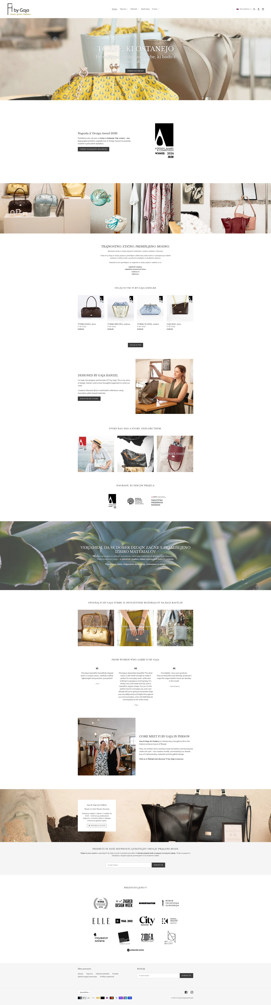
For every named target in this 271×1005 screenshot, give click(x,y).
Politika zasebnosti (107, 977)
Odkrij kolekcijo (135, 71)
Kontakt (115, 974)
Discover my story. (89, 399)
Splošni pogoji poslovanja (87, 977)
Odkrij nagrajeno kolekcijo (93, 149)
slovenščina (84, 992)
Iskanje (80, 974)
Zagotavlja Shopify (187, 998)
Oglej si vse (135, 345)
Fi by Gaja (179, 998)
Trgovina (89, 974)
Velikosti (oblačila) (102, 974)
